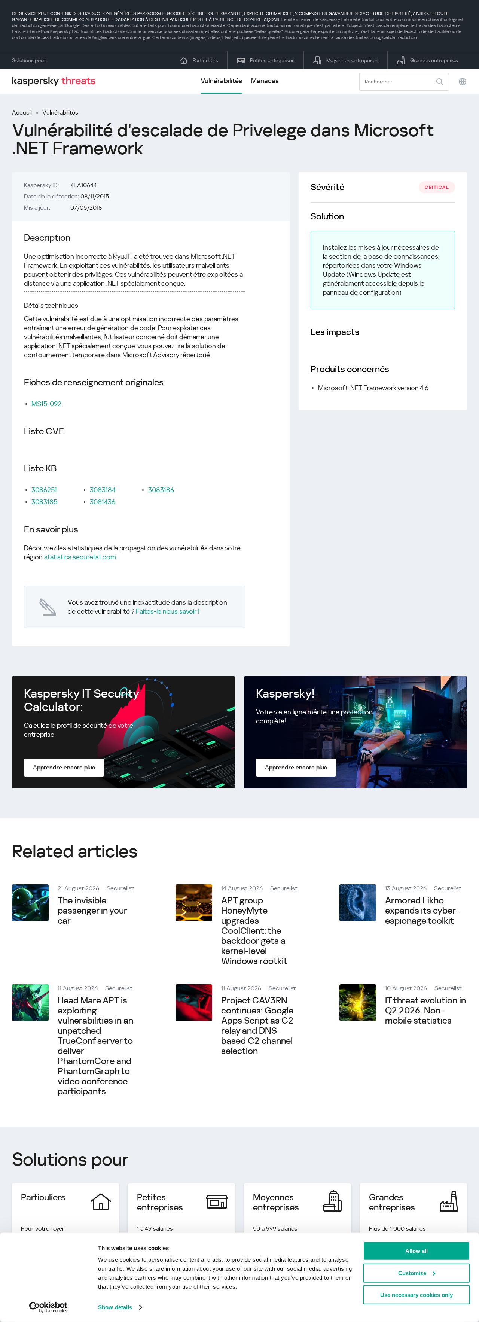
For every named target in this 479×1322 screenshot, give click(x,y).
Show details (115, 1307)
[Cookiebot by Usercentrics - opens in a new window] (48, 1307)
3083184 (103, 490)
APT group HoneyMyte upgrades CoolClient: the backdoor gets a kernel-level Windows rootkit (254, 930)
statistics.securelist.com (80, 557)
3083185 (44, 502)
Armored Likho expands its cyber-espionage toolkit (422, 910)
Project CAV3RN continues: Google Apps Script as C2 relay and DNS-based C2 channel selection (257, 1025)
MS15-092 (46, 404)
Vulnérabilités (221, 81)
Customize (412, 1273)
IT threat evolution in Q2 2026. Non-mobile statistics (425, 1010)
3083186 (161, 490)
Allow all (416, 1251)
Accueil (22, 112)
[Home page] (57, 81)
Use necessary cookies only (416, 1295)
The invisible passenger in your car (92, 910)
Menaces (265, 81)
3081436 (102, 502)
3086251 (44, 490)
